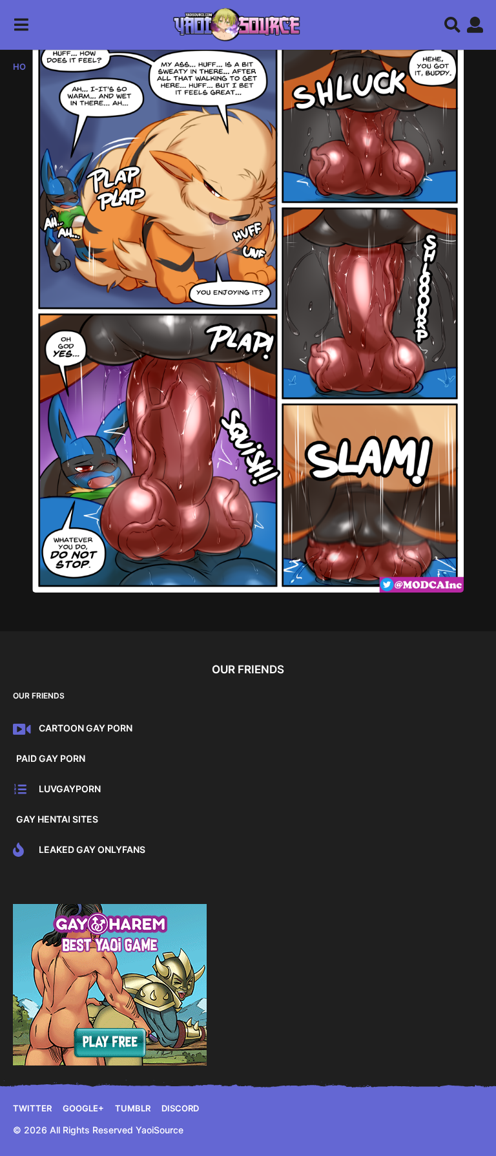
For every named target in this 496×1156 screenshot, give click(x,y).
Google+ (83, 1108)
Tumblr (132, 1108)
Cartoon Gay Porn (85, 727)
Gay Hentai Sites (57, 819)
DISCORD (180, 1108)
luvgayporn (70, 788)
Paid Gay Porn (50, 758)
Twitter (32, 1108)
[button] (21, 24)
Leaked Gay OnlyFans (92, 849)
